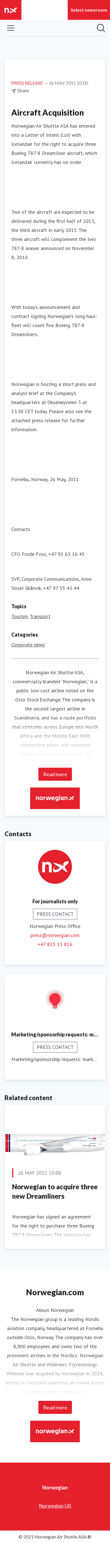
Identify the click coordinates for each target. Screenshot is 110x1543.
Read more (55, 774)
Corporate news (28, 644)
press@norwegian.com (55, 935)
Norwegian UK (55, 1506)
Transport (40, 616)
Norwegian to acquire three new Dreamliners (55, 1191)
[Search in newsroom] (100, 28)
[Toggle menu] (11, 28)
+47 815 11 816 (55, 944)
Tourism (19, 616)
